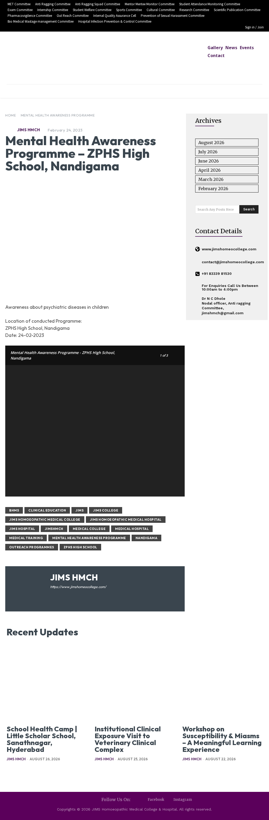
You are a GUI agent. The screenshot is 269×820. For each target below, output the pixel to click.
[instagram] (60, 595)
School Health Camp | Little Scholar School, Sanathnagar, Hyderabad (42, 739)
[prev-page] (10, 771)
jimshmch (54, 529)
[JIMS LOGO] (134, 58)
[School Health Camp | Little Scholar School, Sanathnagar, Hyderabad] (47, 684)
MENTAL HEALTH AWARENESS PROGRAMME (58, 115)
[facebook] (52, 595)
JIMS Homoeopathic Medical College (44, 520)
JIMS (79, 510)
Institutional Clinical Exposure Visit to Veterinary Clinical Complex (128, 739)
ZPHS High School (80, 547)
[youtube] (67, 595)
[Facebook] (143, 799)
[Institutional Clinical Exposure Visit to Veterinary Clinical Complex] (135, 684)
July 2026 (208, 151)
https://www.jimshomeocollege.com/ (78, 587)
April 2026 (209, 170)
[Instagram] (168, 799)
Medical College (89, 529)
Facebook (156, 799)
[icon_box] (225, 249)
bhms (14, 510)
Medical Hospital (132, 529)
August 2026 (211, 142)
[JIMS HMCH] (10, 130)
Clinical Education (47, 510)
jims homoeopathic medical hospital (126, 520)
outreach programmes (31, 547)
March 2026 (211, 179)
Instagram (182, 799)
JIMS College (105, 510)
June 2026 (208, 161)
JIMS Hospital (22, 529)
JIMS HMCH (28, 130)
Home (10, 115)
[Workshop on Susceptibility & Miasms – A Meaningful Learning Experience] (222, 684)
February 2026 (213, 188)
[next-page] (18, 771)
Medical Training (26, 538)
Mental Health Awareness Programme (89, 538)
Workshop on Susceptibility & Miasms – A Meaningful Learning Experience (222, 739)
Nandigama (147, 538)
